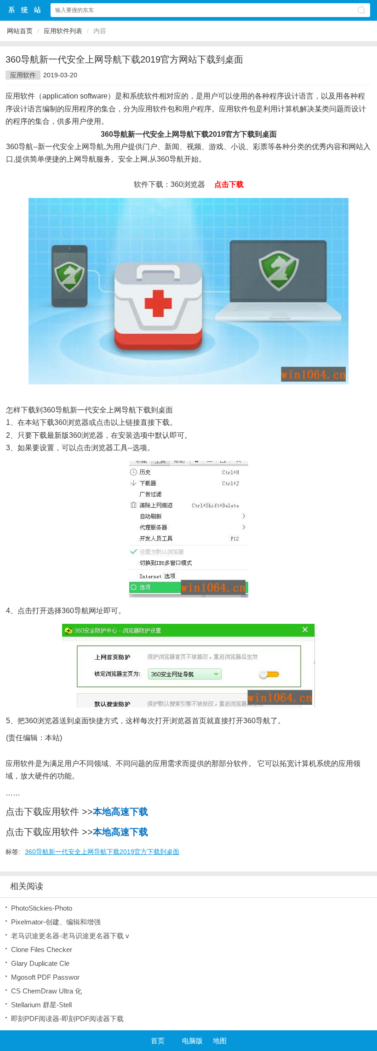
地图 (220, 1041)
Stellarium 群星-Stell (41, 1005)
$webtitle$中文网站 (25, 10)
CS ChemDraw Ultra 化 (46, 991)
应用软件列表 (63, 31)
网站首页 (20, 31)
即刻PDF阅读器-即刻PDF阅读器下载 (67, 1018)
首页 (158, 1041)
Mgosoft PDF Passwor (45, 977)
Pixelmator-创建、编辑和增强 (56, 922)
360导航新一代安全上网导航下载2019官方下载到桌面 (102, 851)
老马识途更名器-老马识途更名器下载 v (70, 936)
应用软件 (23, 75)
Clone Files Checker (41, 949)
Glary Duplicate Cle (40, 963)
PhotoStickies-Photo (41, 908)
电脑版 (192, 1041)
